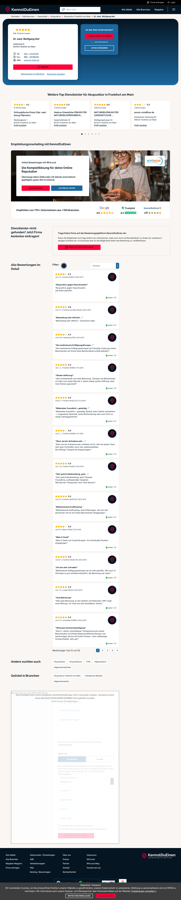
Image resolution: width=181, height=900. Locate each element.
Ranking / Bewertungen (40, 872)
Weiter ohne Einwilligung (79, 896)
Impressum (91, 855)
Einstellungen (49, 855)
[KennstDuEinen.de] (22, 9)
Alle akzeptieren (106, 896)
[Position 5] (95, 134)
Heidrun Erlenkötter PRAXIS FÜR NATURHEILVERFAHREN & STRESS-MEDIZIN (70, 115)
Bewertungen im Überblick (32, 74)
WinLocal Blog (93, 863)
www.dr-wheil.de (31, 60)
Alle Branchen (143, 9)
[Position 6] (99, 134)
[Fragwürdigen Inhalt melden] (115, 298)
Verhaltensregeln (37, 863)
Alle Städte (127, 9)
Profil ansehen (30, 125)
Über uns (67, 855)
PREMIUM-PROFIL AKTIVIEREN (99, 36)
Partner (66, 863)
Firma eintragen (12, 868)
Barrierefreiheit (69, 872)
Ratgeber (159, 9)
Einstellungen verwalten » (143, 891)
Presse (66, 859)
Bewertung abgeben (56, 74)
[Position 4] (92, 134)
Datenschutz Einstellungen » (65, 701)
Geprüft (110, 297)
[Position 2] (85, 134)
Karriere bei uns (94, 868)
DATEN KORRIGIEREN (99, 48)
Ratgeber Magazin (14, 863)
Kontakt (66, 868)
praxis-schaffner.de (144, 112)
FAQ (32, 868)
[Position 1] (82, 134)
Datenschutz (35, 855)
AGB (32, 859)
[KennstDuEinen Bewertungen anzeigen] (64, 266)
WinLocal (91, 859)
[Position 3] (88, 134)
